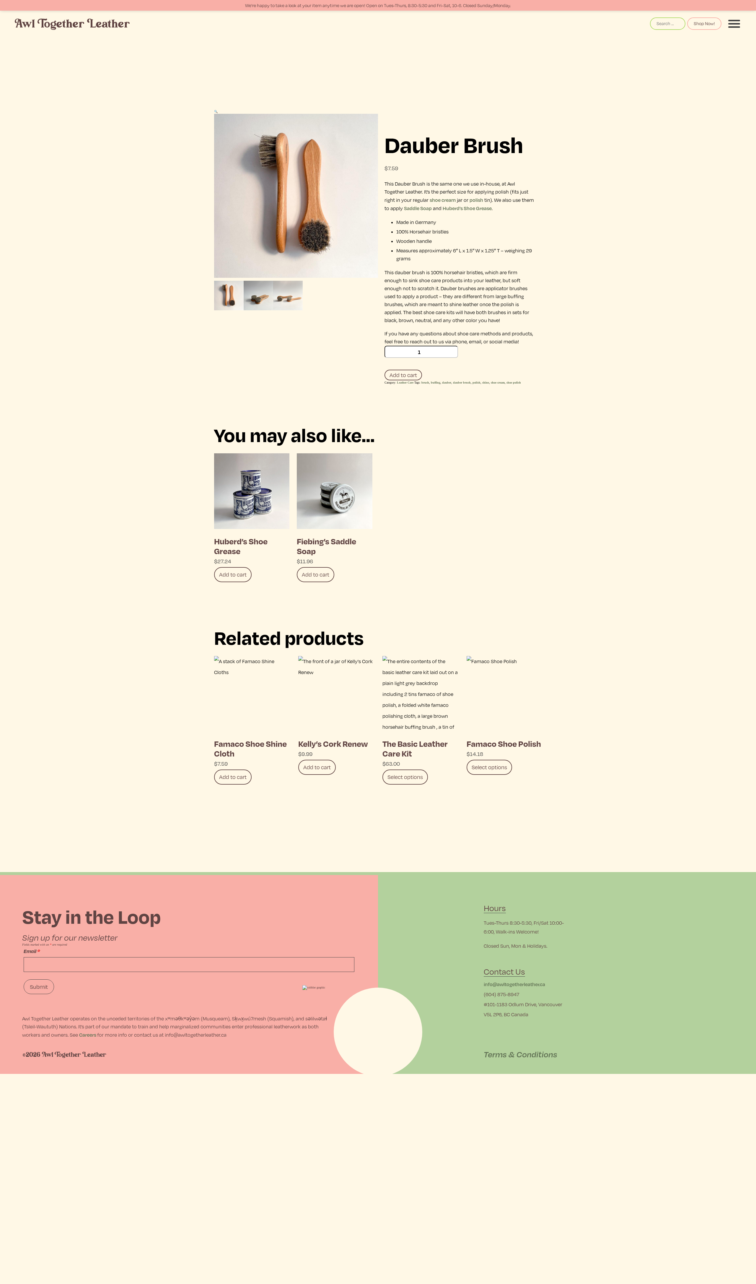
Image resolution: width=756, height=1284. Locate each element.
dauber (446, 382)
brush (425, 382)
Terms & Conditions (520, 1054)
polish (476, 200)
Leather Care (405, 382)
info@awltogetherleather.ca (514, 984)
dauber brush (462, 382)
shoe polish (513, 382)
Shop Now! (704, 23)
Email (32, 951)
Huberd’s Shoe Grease (467, 208)
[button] (216, 111)
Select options (405, 777)
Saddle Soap (418, 208)
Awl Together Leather (72, 24)
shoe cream (443, 200)
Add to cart (403, 375)
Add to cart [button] (233, 574)
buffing (435, 382)
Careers (87, 1035)
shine (485, 382)
